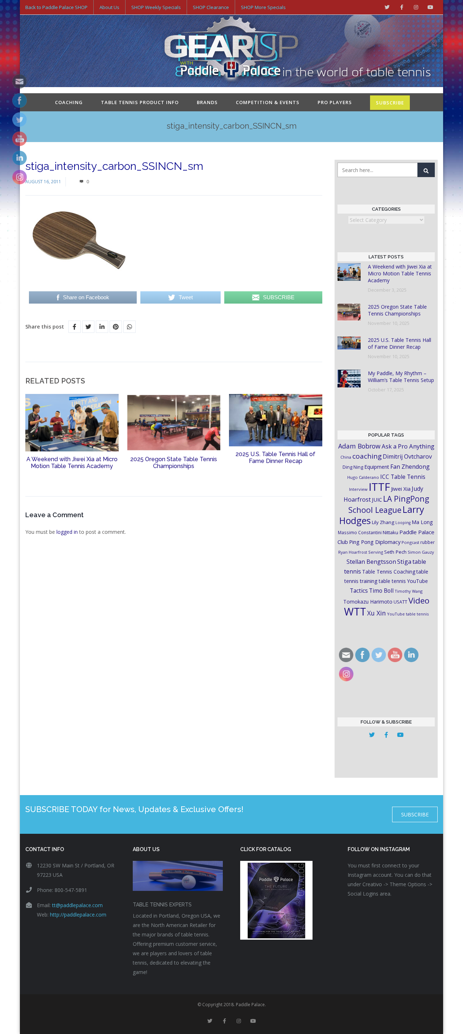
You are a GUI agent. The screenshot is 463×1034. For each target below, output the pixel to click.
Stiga (404, 561)
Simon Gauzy (421, 552)
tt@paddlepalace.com (77, 905)
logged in (67, 531)
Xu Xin (376, 613)
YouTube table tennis (408, 614)
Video (418, 600)
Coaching (69, 102)
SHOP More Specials (263, 7)
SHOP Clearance (211, 7)
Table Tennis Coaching (388, 571)
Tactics (359, 591)
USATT (400, 602)
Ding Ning (353, 467)
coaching (367, 456)
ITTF (379, 487)
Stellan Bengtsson (371, 562)
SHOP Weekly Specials (156, 7)
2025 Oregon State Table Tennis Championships (173, 462)
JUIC (377, 499)
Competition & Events (268, 102)
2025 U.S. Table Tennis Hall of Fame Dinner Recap (275, 457)
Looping (403, 522)
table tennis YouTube (403, 581)
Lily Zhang (383, 522)
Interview (358, 489)
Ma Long (422, 522)
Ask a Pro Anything (408, 446)
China (345, 457)
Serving (375, 552)
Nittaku (390, 532)
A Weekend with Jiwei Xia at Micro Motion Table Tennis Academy (72, 462)
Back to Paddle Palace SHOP (56, 7)
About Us (109, 7)
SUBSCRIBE (390, 102)
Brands (207, 102)
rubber (427, 542)
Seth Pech (395, 552)
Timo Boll (381, 591)
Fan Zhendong (410, 467)
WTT (355, 611)
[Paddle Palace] (231, 52)
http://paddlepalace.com (78, 914)
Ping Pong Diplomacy (374, 541)
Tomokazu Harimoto (367, 601)
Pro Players (335, 102)
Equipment (376, 466)
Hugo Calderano (363, 477)
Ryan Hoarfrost (352, 552)
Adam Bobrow (359, 446)
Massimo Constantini (360, 532)
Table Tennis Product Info (140, 102)
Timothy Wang (408, 591)
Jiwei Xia (401, 488)
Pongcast (410, 542)
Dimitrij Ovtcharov (407, 456)
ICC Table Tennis (402, 477)
